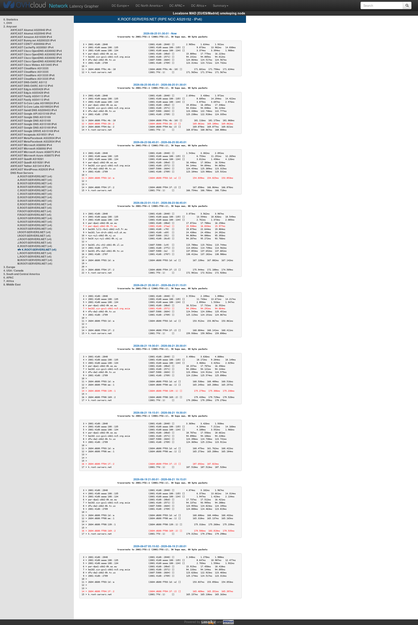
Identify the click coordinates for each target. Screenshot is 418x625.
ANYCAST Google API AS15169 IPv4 (33, 113)
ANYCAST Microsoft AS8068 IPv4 (31, 145)
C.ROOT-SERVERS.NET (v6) (34, 194)
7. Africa (8, 281)
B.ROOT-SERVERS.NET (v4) (34, 183)
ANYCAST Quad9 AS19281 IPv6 (30, 162)
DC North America (148, 5)
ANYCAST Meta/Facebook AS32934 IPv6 (35, 141)
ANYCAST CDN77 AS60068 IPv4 (30, 44)
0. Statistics (10, 19)
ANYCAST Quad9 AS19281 (27, 159)
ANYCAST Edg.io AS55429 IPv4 (29, 89)
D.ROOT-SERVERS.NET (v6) (34, 201)
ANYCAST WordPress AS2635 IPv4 (32, 169)
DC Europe (119, 5)
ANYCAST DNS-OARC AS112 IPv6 (31, 86)
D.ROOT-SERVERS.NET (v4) (34, 197)
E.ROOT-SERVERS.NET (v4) (34, 204)
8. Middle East (12, 284)
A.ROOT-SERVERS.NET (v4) (34, 176)
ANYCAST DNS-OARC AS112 (28, 82)
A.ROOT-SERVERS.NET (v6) (34, 180)
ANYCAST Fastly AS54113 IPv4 (29, 96)
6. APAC (8, 277)
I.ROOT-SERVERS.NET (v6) (34, 236)
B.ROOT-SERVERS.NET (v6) (34, 187)
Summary (219, 5)
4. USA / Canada (13, 270)
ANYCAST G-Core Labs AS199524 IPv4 (34, 103)
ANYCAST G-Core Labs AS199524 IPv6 (34, 107)
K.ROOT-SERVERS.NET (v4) (34, 246)
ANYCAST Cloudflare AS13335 (29, 68)
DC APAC (175, 5)
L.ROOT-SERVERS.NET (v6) (34, 256)
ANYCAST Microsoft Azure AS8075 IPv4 (35, 152)
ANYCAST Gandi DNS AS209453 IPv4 (33, 110)
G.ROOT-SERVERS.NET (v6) (34, 222)
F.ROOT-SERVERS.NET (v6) (34, 215)
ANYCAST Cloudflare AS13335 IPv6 (32, 75)
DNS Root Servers (21, 173)
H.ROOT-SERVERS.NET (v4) (34, 225)
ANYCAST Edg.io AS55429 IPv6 (29, 93)
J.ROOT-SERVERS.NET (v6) (34, 243)
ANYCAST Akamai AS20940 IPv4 (30, 30)
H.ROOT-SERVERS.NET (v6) (34, 229)
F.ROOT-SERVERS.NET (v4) (34, 211)
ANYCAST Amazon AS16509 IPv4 (31, 37)
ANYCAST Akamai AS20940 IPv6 (30, 33)
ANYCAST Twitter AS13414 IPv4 (30, 166)
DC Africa (197, 5)
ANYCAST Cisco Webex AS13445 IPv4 (34, 65)
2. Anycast (10, 26)
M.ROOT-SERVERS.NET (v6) (34, 263)
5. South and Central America (21, 274)
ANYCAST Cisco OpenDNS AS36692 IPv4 (36, 51)
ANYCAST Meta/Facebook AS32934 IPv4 (35, 138)
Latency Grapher (74, 5)
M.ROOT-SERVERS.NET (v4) (34, 260)
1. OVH (7, 23)
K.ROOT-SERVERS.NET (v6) (39, 249)
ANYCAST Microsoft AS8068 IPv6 (31, 148)
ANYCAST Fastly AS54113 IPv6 (29, 100)
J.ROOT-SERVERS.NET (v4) (34, 239)
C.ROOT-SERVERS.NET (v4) (34, 190)
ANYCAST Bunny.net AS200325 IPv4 (33, 40)
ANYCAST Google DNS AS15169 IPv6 (33, 124)
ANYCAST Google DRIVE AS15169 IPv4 (34, 131)
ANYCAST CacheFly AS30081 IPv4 (32, 47)
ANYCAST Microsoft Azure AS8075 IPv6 (35, 155)
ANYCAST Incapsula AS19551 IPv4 (32, 134)
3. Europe (9, 267)
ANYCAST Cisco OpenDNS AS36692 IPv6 (36, 58)
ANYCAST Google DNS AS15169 (30, 117)
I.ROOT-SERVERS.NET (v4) (34, 232)
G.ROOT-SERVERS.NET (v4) (34, 218)
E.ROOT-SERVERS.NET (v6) (34, 208)
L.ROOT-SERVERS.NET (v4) (34, 253)
